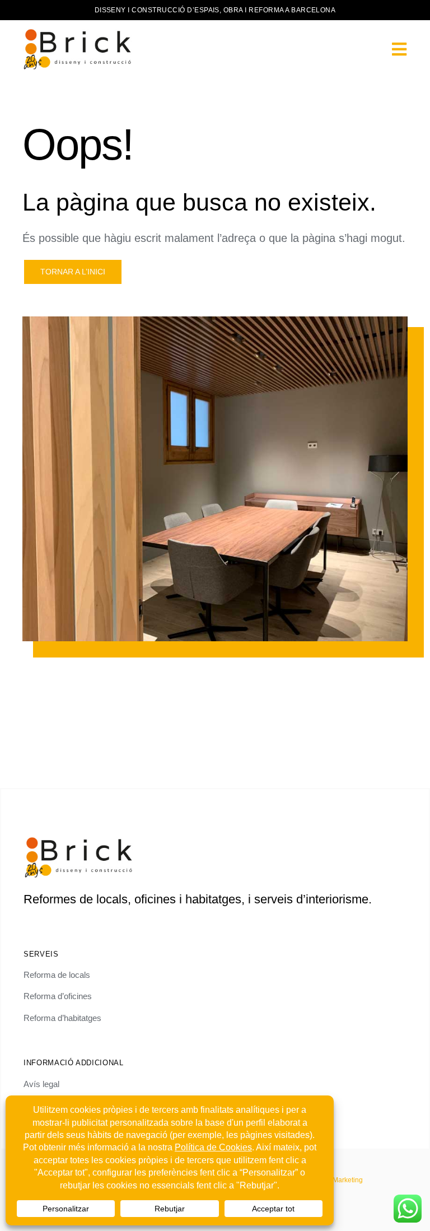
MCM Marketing (339, 1180)
